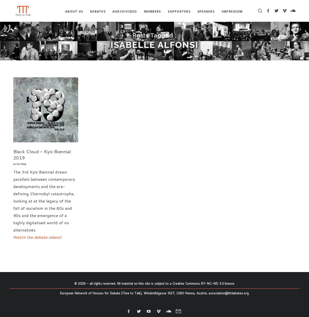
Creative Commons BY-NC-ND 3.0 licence (203, 283)
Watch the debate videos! (37, 237)
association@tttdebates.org (229, 293)
